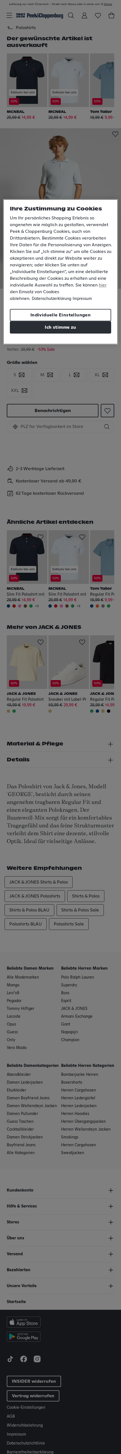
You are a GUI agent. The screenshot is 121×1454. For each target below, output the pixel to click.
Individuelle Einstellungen (60, 315)
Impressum (82, 299)
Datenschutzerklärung (51, 299)
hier (103, 285)
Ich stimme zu (60, 327)
